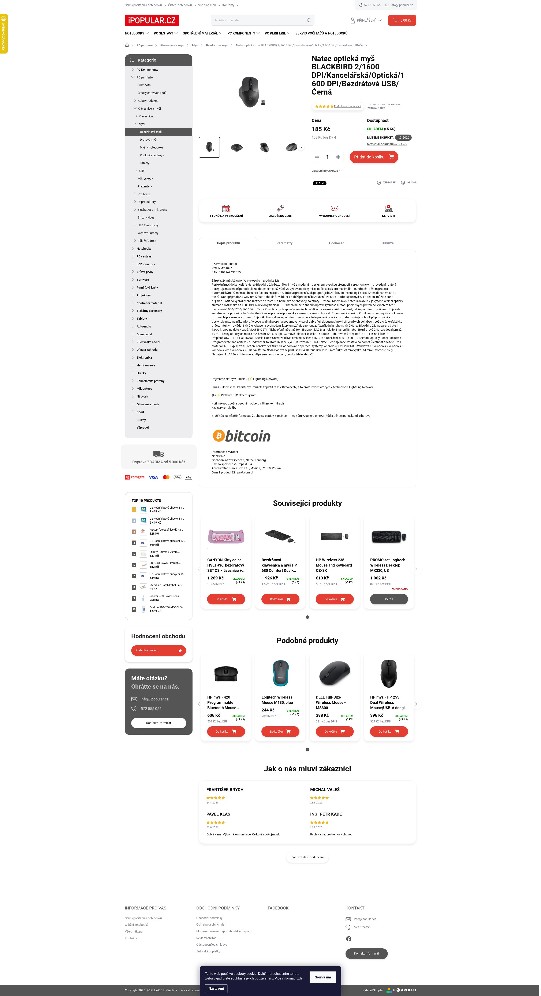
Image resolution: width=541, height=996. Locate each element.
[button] (307, 617)
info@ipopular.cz (155, 699)
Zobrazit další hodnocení (307, 857)
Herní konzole (146, 365)
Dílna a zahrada (147, 349)
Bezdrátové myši (151, 131)
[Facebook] (349, 938)
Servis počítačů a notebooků (143, 5)
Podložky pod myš (152, 155)
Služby (141, 420)
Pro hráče (144, 194)
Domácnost (144, 334)
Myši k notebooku (151, 147)
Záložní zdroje (147, 240)
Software (143, 279)
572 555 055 (151, 708)
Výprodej (143, 427)
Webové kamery (148, 233)
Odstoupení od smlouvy (211, 944)
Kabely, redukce (148, 100)
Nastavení (216, 988)
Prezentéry (145, 186)
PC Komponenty (147, 69)
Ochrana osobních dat (210, 924)
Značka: (376, 108)
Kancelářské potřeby (150, 381)
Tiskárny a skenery (149, 310)
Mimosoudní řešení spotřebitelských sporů (223, 931)
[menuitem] (137, 33)
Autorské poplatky (208, 951)
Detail (389, 599)
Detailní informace (325, 170)
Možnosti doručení (387, 144)
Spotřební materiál (149, 303)
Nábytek (142, 396)
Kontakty (228, 5)
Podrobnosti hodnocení (347, 106)
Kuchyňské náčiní (148, 342)
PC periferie (145, 77)
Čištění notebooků (180, 5)
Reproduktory (147, 202)
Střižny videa (146, 217)
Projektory (144, 295)
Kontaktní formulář (158, 723)
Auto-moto (144, 326)
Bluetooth (144, 85)
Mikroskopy (145, 178)
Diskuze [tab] (388, 243)
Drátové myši (148, 139)
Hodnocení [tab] (337, 243)
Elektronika (144, 357)
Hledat (309, 20)
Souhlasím (323, 977)
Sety (142, 170)
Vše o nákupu (207, 5)
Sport (140, 412)
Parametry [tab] (284, 243)
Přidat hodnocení (147, 650)
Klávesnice (146, 116)
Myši (142, 124)
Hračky (141, 373)
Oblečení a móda (148, 404)
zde (299, 978)
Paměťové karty (147, 287)
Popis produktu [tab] (228, 243)
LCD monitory (146, 264)
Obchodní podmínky (209, 918)
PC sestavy (144, 256)
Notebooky (144, 248)
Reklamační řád (206, 938)
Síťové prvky (145, 272)
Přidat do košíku (369, 157)
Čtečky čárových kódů (152, 93)
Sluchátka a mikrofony (152, 209)
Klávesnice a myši (149, 108)
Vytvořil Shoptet (373, 990)
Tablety (144, 163)
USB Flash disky (148, 225)
